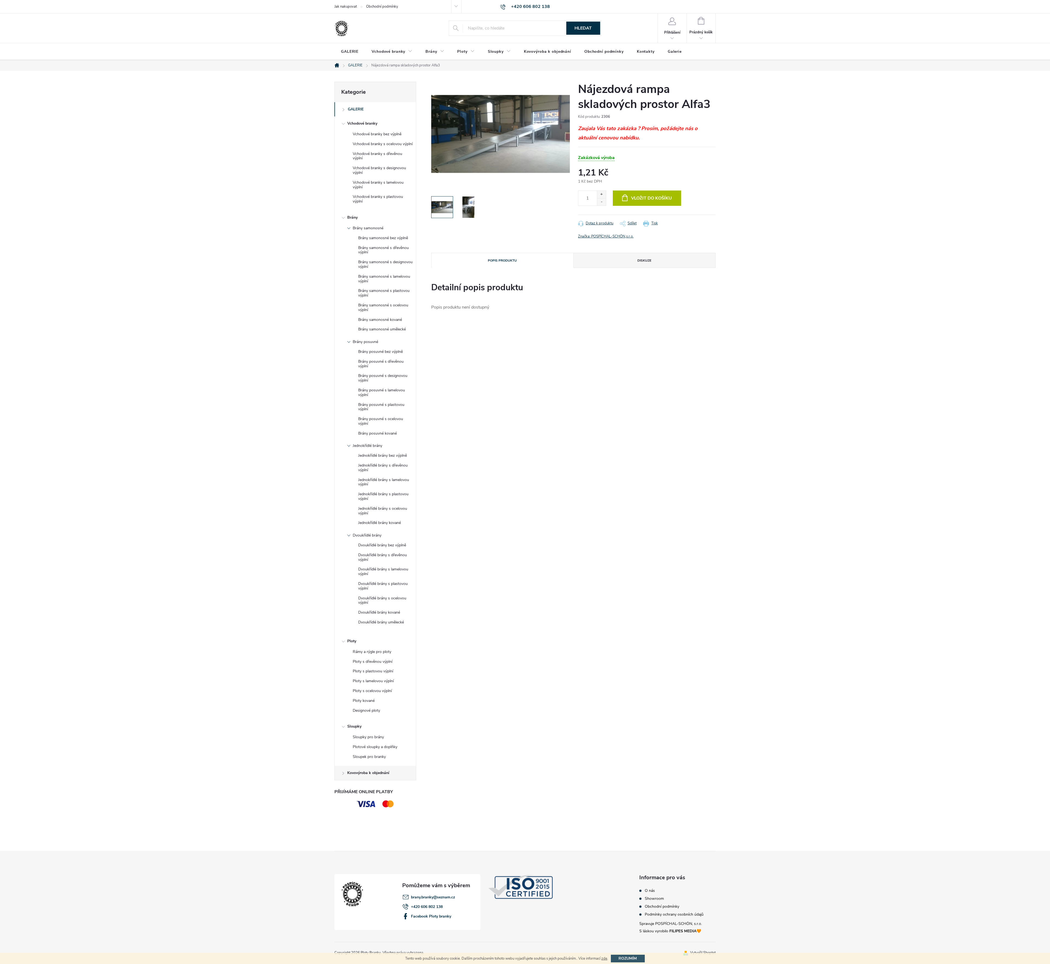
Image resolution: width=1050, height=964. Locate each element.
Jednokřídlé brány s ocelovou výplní (382, 511)
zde (604, 958)
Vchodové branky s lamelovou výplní (378, 185)
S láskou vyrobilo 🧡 (670, 931)
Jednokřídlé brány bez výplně (382, 455)
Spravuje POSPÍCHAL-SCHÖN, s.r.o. (670, 923)
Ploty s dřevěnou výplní (372, 661)
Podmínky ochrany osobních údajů (674, 914)
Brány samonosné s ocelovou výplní (383, 307)
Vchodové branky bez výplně (377, 134)
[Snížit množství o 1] (601, 202)
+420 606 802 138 (427, 906)
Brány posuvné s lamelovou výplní (381, 392)
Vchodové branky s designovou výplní (379, 170)
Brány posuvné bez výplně (380, 351)
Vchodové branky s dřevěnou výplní (377, 156)
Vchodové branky (362, 123)
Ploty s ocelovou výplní (372, 690)
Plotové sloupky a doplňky (375, 746)
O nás (650, 891)
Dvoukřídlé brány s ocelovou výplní (382, 600)
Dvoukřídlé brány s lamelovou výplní (383, 571)
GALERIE (356, 109)
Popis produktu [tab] (502, 260)
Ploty (351, 641)
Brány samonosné (368, 228)
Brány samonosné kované (380, 319)
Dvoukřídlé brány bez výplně (382, 545)
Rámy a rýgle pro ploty (372, 651)
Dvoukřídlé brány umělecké (381, 622)
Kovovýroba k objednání (368, 772)
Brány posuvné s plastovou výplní (381, 407)
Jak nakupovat (345, 6)
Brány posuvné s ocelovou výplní (380, 421)
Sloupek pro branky (369, 756)
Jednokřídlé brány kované (379, 522)
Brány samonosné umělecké (382, 329)
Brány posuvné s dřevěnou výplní (381, 364)
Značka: (606, 236)
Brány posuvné (365, 341)
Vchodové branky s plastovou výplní (378, 199)
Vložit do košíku (651, 198)
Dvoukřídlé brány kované (379, 612)
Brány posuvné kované (377, 433)
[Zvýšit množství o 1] (601, 194)
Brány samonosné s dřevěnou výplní (383, 250)
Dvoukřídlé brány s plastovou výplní (383, 586)
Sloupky (354, 726)
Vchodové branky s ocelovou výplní (383, 143)
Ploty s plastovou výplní (373, 671)
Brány (352, 217)
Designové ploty (366, 710)
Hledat (583, 28)
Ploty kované (364, 700)
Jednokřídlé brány (367, 445)
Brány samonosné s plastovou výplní (384, 293)
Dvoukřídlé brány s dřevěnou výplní (382, 557)
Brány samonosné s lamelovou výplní (384, 279)
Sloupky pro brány (368, 737)
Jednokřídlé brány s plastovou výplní (383, 496)
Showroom (654, 898)
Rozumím (628, 958)
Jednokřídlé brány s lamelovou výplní (383, 482)
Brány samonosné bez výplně (383, 238)
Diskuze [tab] (644, 260)
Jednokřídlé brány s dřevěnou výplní (383, 468)
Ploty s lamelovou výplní (373, 681)
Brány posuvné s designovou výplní (382, 378)
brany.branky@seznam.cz (433, 897)
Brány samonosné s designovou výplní (385, 264)
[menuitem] (349, 51)
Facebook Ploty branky (431, 916)
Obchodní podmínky (382, 6)
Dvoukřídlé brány (367, 535)
